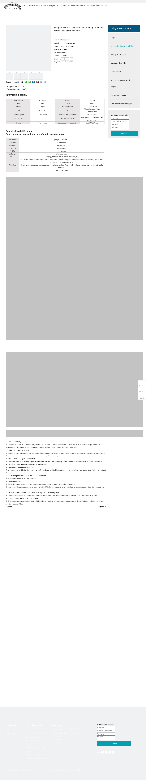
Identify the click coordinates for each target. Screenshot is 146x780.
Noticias (87, 6)
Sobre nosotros (56, 6)
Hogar (40, 6)
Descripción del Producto (15, 86)
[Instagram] (109, 752)
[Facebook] (97, 752)
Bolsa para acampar (33, 737)
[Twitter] (102, 752)
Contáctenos (102, 6)
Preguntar (57, 62)
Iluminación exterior (33, 754)
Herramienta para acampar (36, 758)
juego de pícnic (31, 744)
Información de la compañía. (16, 89)
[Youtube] (106, 752)
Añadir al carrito (67, 62)
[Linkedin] (99, 752)
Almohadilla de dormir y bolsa (37, 733)
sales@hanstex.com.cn (62, 743)
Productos (73, 6)
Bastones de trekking (33, 740)
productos (9, 737)
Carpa (28, 730)
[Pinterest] (113, 752)
